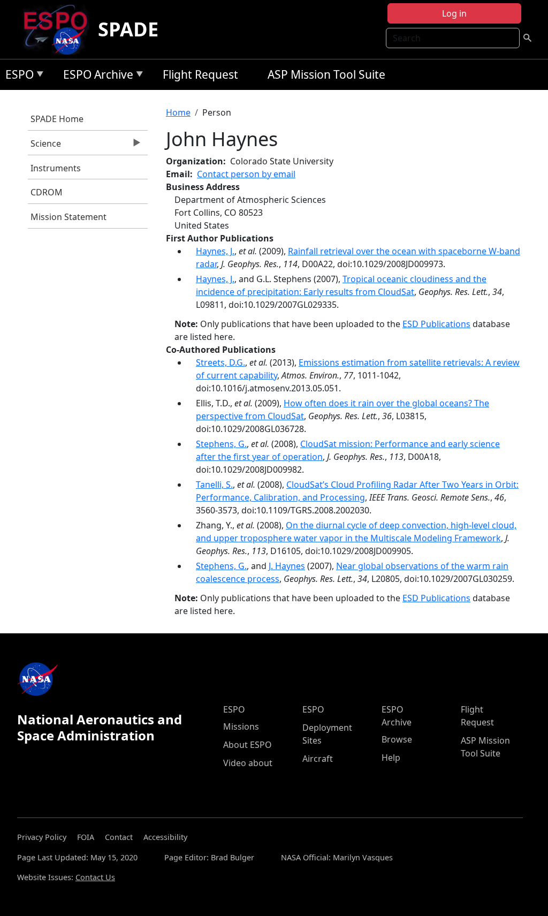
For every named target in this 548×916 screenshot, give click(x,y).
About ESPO (247, 745)
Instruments (56, 168)
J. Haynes (287, 566)
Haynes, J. (215, 251)
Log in (454, 13)
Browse (397, 739)
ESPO (17, 76)
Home (178, 112)
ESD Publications (436, 324)
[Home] (59, 29)
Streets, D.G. (220, 362)
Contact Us (95, 877)
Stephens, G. (221, 444)
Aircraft (317, 758)
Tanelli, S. (214, 484)
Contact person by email (246, 174)
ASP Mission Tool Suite (326, 74)
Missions (241, 726)
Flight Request (200, 74)
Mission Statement (68, 217)
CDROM (47, 192)
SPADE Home (57, 119)
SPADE (128, 29)
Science (44, 146)
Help (391, 757)
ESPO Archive (95, 76)
